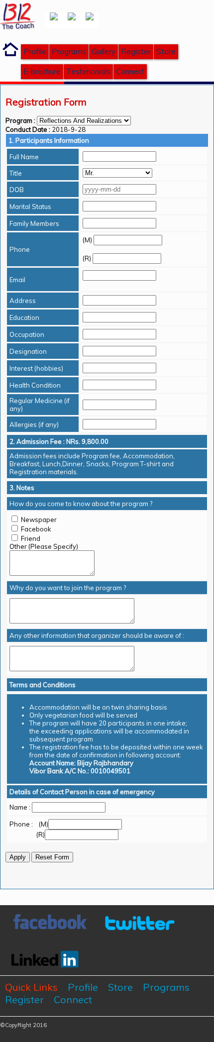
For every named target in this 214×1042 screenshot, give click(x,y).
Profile (34, 51)
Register (136, 51)
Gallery (103, 51)
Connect (130, 71)
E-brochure (42, 71)
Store (166, 51)
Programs (69, 51)
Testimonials (88, 71)
